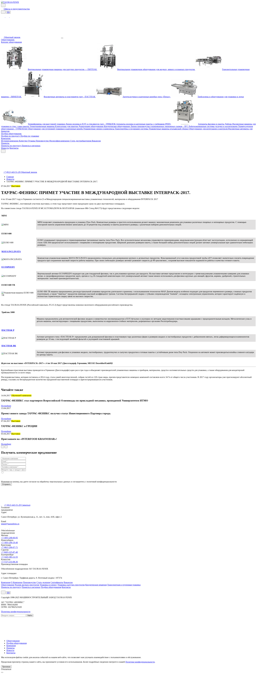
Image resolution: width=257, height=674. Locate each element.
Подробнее (6, 406)
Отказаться (6, 669)
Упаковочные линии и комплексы (99, 129)
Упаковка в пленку (48, 585)
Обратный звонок (12, 37)
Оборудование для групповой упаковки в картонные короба (55, 129)
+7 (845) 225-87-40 (9, 552)
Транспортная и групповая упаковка (124, 585)
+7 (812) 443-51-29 (12, 172)
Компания (6, 138)
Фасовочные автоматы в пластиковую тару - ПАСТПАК (70, 97)
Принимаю (6, 667)
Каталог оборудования (11, 42)
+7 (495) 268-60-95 (9, 538)
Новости (5, 148)
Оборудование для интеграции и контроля (208, 129)
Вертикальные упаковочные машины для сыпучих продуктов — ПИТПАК (62, 69)
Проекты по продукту (11, 146)
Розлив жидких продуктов (27, 585)
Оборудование (8, 40)
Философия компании (59, 141)
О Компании (16, 582)
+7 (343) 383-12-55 (9, 557)
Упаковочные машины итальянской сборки (169, 129)
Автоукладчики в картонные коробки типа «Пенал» (147, 97)
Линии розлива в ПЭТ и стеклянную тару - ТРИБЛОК (91, 124)
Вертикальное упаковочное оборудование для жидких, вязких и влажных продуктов (156, 69)
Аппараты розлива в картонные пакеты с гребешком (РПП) (143, 124)
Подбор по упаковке (29, 136)
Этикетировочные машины (42, 126)
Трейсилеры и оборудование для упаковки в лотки (221, 97)
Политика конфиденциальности (15, 611)
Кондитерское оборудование (117, 126)
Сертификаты (57, 582)
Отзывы (32, 141)
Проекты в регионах (31, 146)
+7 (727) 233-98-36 (9, 562)
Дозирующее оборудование (91, 126)
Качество (23, 141)
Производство (42, 141)
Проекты (5, 143)
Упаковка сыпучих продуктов (71, 585)
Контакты (14, 148)
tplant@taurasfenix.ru (10, 524)
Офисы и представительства (17, 9)
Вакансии (96, 141)
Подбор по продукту (10, 136)
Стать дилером (43, 582)
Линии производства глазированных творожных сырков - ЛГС (160, 126)
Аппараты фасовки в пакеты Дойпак (215, 124)
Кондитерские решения (96, 585)
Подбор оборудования (11, 133)
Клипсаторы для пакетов (66, 126)
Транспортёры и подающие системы (132, 129)
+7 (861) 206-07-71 (9, 547)
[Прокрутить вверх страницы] (2, 672)
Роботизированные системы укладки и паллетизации (213, 126)
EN (8, 12)
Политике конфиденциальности (140, 662)
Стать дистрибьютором (81, 141)
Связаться (25, 505)
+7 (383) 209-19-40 (9, 542)
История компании (10, 141)
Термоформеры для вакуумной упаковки (47, 124)
